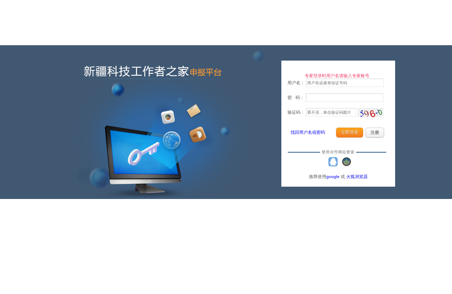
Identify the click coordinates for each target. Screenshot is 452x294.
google (332, 176)
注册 (375, 132)
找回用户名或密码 (308, 132)
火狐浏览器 (357, 176)
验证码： (296, 112)
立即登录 (349, 132)
